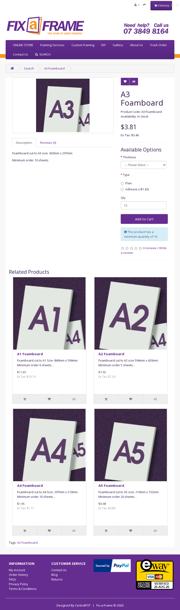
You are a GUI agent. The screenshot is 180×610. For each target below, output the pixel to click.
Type (126, 175)
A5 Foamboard (111, 485)
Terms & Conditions (23, 589)
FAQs (12, 579)
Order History (18, 575)
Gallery (118, 45)
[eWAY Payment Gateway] (154, 574)
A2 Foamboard (111, 353)
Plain (128, 183)
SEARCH (44, 54)
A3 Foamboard (54, 68)
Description (24, 142)
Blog (54, 575)
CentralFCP (82, 605)
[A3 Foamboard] (63, 105)
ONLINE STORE (23, 45)
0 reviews (150, 248)
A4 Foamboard (30, 485)
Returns (57, 579)
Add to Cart (144, 219)
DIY (103, 45)
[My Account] (137, 5)
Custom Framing (82, 45)
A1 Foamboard (30, 353)
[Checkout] (144, 5)
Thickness (129, 157)
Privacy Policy (18, 584)
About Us (136, 45)
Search (29, 68)
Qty (123, 198)
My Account (17, 570)
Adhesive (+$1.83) (137, 189)
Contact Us (20, 54)
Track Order (158, 45)
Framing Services (52, 45)
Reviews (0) (48, 142)
